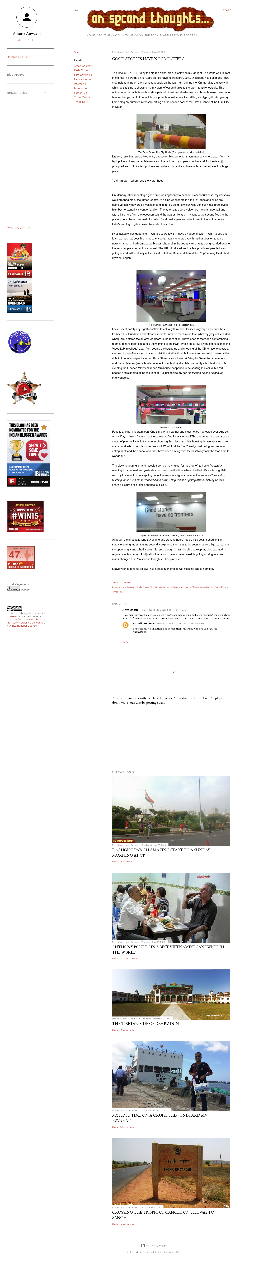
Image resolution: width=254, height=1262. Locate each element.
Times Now (81, 101)
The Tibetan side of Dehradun (145, 1023)
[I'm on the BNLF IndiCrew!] (24, 404)
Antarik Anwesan (144, 623)
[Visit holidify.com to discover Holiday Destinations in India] (20, 355)
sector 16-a (80, 92)
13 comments (127, 1224)
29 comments (127, 1127)
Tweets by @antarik (19, 227)
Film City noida (83, 74)
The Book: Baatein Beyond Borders (171, 35)
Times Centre (82, 97)
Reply (126, 642)
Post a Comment (129, 958)
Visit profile (26, 40)
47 (14, 555)
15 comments (127, 861)
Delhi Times (81, 70)
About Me (104, 35)
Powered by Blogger (156, 1245)
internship (80, 83)
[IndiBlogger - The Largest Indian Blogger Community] (19, 311)
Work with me (123, 35)
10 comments (127, 1030)
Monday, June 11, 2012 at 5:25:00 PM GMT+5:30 (180, 623)
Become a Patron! (18, 57)
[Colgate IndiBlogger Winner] (19, 276)
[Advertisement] (171, 737)
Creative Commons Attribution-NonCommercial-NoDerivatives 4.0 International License (26, 622)
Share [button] (77, 52)
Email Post (125, 582)
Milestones (80, 88)
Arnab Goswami (83, 66)
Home (91, 35)
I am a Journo (82, 79)
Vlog (139, 35)
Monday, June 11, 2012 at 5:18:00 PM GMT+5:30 (163, 610)
